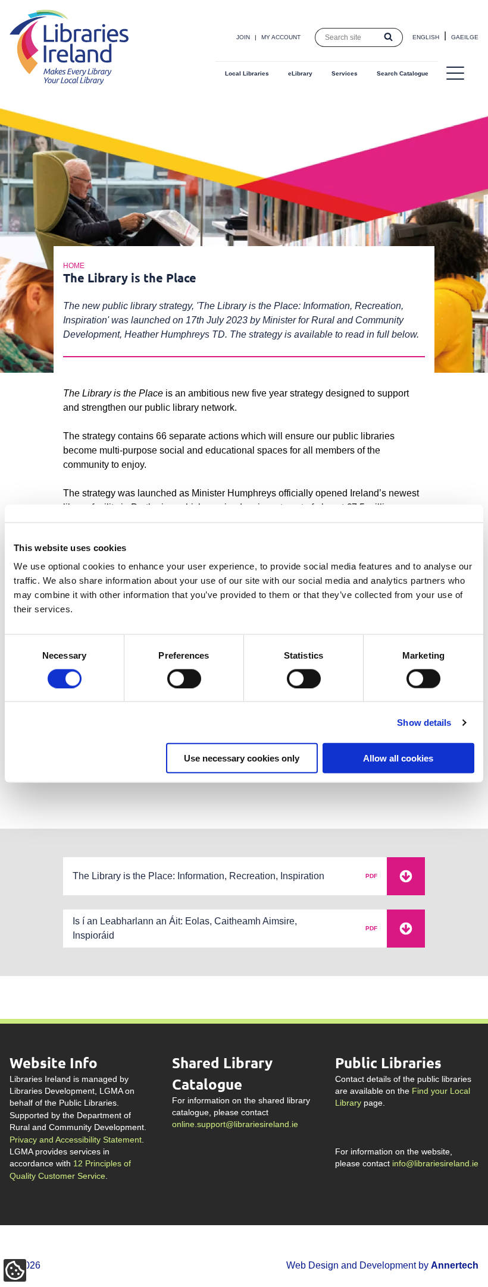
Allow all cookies (398, 758)
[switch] (184, 678)
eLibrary (300, 73)
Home (74, 266)
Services (344, 73)
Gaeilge (464, 37)
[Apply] (388, 37)
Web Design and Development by (382, 1265)
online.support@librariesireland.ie (235, 1124)
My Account (281, 37)
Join (243, 37)
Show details (424, 722)
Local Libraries (247, 73)
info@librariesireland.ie (435, 1163)
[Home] (69, 81)
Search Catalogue (402, 73)
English (425, 37)
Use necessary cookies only (241, 758)
